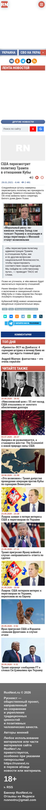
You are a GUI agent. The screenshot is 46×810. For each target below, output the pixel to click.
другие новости (23, 122)
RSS (8, 787)
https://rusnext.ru (16, 763)
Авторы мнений (16, 732)
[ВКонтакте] (11, 316)
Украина (8, 52)
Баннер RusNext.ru (18, 792)
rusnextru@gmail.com (20, 800)
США (5, 309)
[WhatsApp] (29, 316)
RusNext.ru (12, 692)
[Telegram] (23, 316)
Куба (11, 309)
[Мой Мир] (34, 316)
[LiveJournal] (40, 316)
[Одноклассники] (17, 316)
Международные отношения (26, 309)
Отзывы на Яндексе (19, 796)
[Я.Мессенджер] (5, 316)
